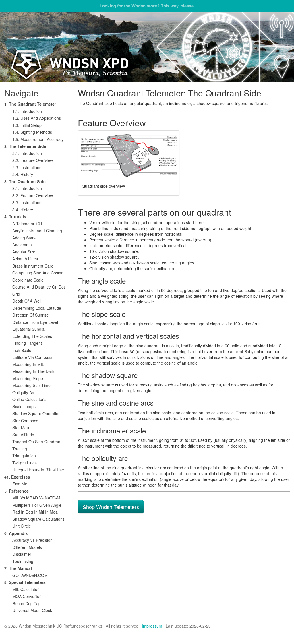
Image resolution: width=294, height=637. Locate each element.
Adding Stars (24, 238)
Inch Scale (21, 350)
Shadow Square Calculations (38, 519)
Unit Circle (21, 526)
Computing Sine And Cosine (37, 273)
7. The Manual (18, 568)
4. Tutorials (15, 216)
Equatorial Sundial (28, 329)
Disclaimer (21, 554)
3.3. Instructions (26, 202)
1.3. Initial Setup (27, 125)
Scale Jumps (24, 406)
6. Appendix (16, 533)
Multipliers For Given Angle (36, 505)
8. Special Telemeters (25, 582)
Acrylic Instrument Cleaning (37, 230)
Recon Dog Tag (26, 603)
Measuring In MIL (28, 364)
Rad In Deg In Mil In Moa (35, 512)
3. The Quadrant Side (25, 181)
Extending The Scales (32, 336)
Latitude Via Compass (32, 357)
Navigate (21, 93)
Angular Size (23, 252)
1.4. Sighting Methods (32, 132)
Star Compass (25, 420)
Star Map (20, 427)
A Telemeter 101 (27, 223)
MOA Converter (26, 596)
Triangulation (24, 455)
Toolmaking (22, 561)
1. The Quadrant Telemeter (30, 104)
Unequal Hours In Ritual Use (38, 470)
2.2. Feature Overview (32, 160)
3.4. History (22, 209)
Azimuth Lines (25, 259)
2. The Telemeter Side (25, 146)
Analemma (22, 244)
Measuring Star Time (31, 385)
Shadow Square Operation (36, 413)
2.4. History (22, 174)
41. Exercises (17, 477)
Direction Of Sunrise (30, 315)
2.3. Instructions (26, 167)
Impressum (152, 626)
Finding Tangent (27, 343)
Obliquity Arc (23, 392)
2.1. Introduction (27, 153)
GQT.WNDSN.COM (30, 575)
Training (19, 449)
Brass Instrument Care (32, 266)
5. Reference (16, 491)
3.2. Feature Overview (32, 195)
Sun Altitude (23, 434)
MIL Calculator (25, 589)
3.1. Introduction (27, 188)
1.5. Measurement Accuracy (37, 139)
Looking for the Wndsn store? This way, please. (147, 6)
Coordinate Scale (28, 280)
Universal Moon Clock (32, 610)
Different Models (27, 547)
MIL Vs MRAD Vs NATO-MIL (38, 498)
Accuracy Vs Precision (32, 540)
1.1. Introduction (27, 111)
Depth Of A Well (26, 301)
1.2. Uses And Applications (36, 118)
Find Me (19, 484)
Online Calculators (29, 399)
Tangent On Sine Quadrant (36, 441)
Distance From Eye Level (35, 322)
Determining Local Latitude (36, 308)
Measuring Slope (27, 378)
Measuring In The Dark (33, 371)
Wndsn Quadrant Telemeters (147, 47)
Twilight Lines (24, 463)
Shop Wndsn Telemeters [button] (111, 506)
